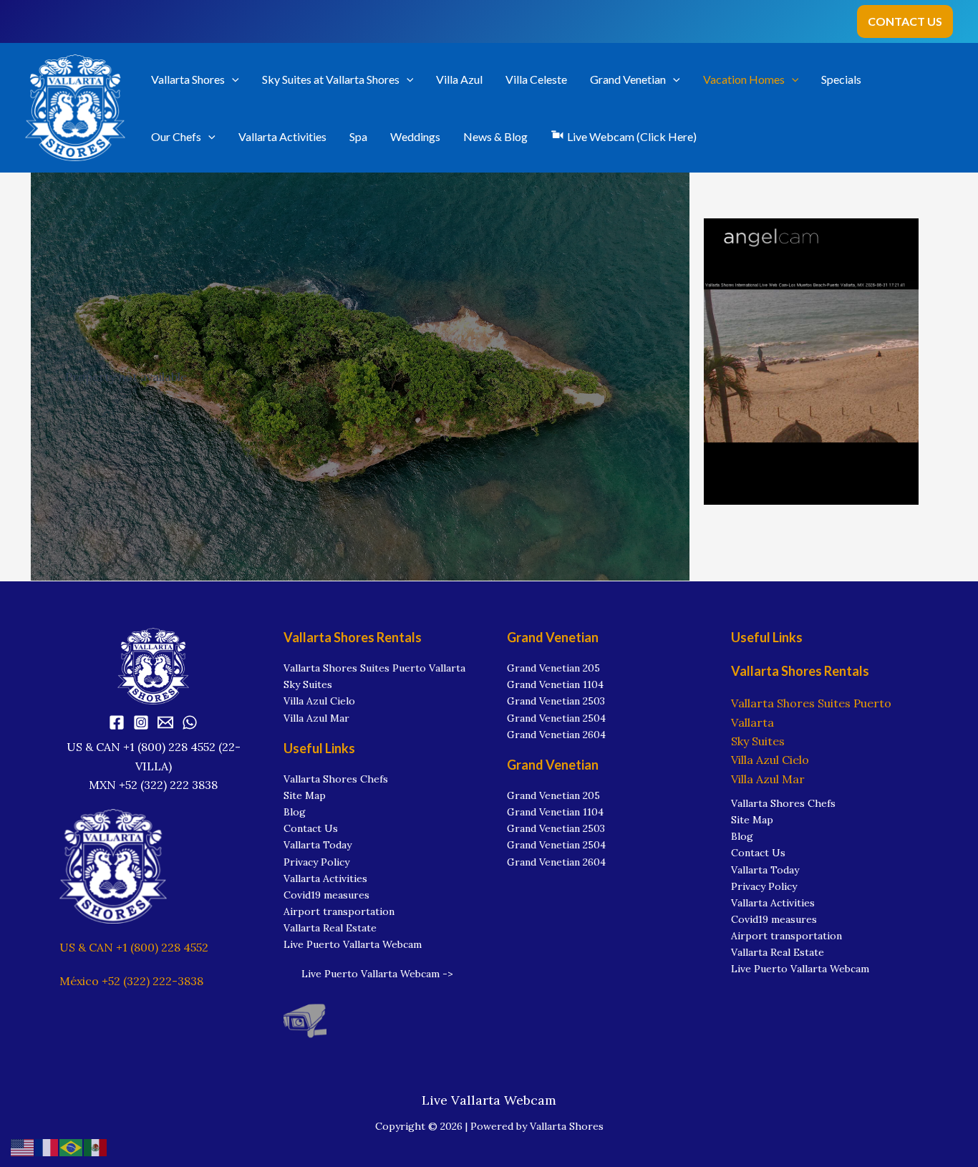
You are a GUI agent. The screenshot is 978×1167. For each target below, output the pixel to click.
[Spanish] (96, 1146)
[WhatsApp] (190, 722)
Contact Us (311, 828)
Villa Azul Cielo (319, 700)
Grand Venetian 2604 (556, 734)
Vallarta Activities (282, 136)
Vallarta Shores (188, 79)
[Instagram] (141, 722)
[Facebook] (117, 722)
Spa (358, 136)
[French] (47, 1146)
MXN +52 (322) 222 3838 (153, 785)
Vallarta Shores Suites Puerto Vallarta (374, 668)
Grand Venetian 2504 (556, 718)
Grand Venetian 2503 (556, 700)
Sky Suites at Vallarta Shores (331, 79)
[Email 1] (165, 722)
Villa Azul (459, 79)
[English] (23, 1146)
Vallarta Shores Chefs (336, 779)
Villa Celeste (536, 79)
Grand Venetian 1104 (555, 684)
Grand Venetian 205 (553, 668)
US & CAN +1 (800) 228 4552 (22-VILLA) (154, 756)
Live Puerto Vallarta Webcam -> (377, 973)
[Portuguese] (71, 1146)
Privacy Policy (316, 862)
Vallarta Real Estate (330, 927)
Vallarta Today (318, 844)
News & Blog (495, 136)
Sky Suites (308, 684)
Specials (841, 79)
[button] (905, 21)
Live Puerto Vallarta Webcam (353, 944)
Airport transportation (339, 911)
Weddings (415, 136)
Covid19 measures (326, 894)
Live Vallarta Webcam (489, 1100)
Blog (295, 811)
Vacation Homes (744, 79)
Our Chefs (176, 136)
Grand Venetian (628, 79)
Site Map (305, 795)
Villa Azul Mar (316, 718)
